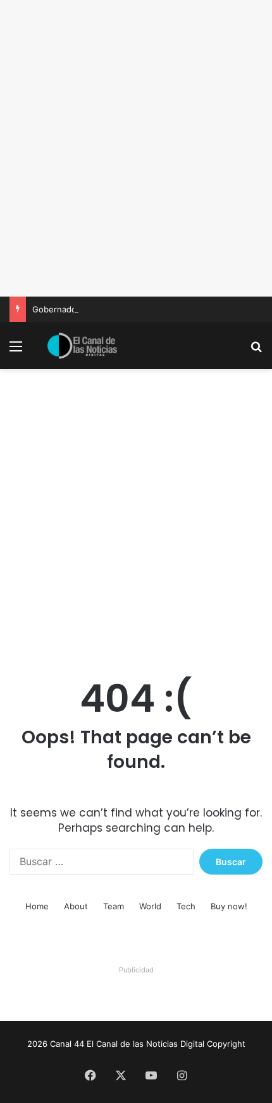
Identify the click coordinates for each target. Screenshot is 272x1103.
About (76, 906)
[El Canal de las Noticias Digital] (82, 345)
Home (37, 906)
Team (113, 906)
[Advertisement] (136, 148)
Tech (185, 906)
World (150, 906)
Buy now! (229, 906)
